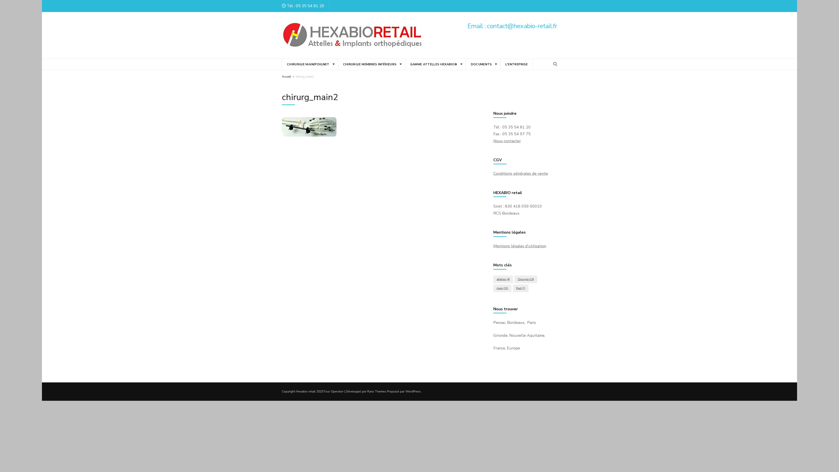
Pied (520, 288)
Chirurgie (526, 279)
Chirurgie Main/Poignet (308, 64)
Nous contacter (507, 141)
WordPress (413, 391)
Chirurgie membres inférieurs (370, 64)
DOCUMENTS (481, 64)
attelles (503, 279)
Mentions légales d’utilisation (519, 246)
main (502, 288)
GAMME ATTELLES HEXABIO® (433, 64)
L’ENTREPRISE (516, 64)
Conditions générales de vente (520, 173)
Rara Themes (376, 391)
